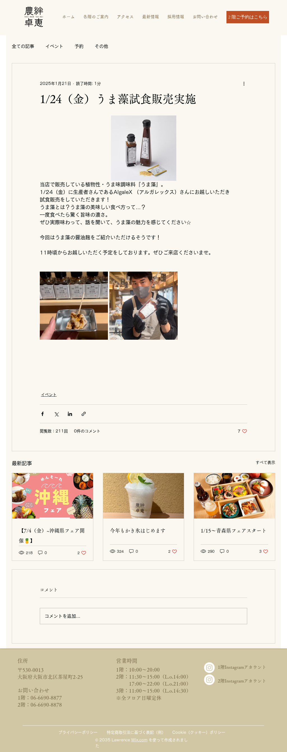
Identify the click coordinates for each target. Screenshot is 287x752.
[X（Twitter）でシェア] (56, 414)
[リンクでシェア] (83, 414)
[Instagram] (209, 667)
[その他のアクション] (243, 83)
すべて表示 (265, 462)
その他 (101, 46)
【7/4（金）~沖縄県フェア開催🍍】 (52, 535)
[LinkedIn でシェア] (70, 414)
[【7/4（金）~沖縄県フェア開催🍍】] (52, 496)
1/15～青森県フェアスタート (234, 530)
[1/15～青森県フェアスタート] (234, 496)
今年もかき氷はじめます (137, 530)
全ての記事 (23, 46)
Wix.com (139, 740)
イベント (54, 46)
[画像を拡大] (74, 306)
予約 (79, 46)
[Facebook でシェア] (42, 414)
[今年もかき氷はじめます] (143, 496)
